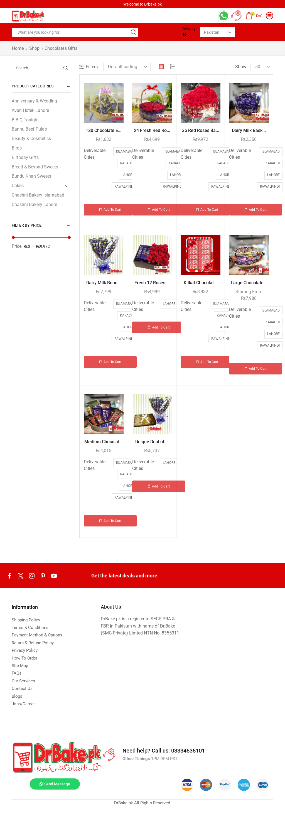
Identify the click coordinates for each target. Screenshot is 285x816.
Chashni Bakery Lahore (34, 204)
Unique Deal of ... (152, 441)
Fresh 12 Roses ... (152, 282)
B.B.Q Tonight (25, 119)
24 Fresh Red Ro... (152, 130)
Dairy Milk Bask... (249, 130)
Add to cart (112, 210)
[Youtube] (54, 576)
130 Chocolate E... (103, 130)
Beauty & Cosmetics (31, 138)
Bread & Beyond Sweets (35, 167)
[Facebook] (9, 576)
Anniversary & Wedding (34, 101)
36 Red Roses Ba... (200, 130)
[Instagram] (32, 576)
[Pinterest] (43, 576)
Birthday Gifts (25, 157)
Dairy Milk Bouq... (103, 282)
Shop (34, 48)
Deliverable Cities (94, 154)
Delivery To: (189, 31)
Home (18, 48)
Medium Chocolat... (103, 441)
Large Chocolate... (249, 282)
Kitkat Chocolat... (200, 282)
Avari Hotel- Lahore (30, 110)
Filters (92, 66)
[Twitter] (20, 576)
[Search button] (133, 32)
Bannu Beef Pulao (29, 129)
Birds (17, 148)
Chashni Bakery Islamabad (38, 195)
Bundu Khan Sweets (31, 176)
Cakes (18, 185)
